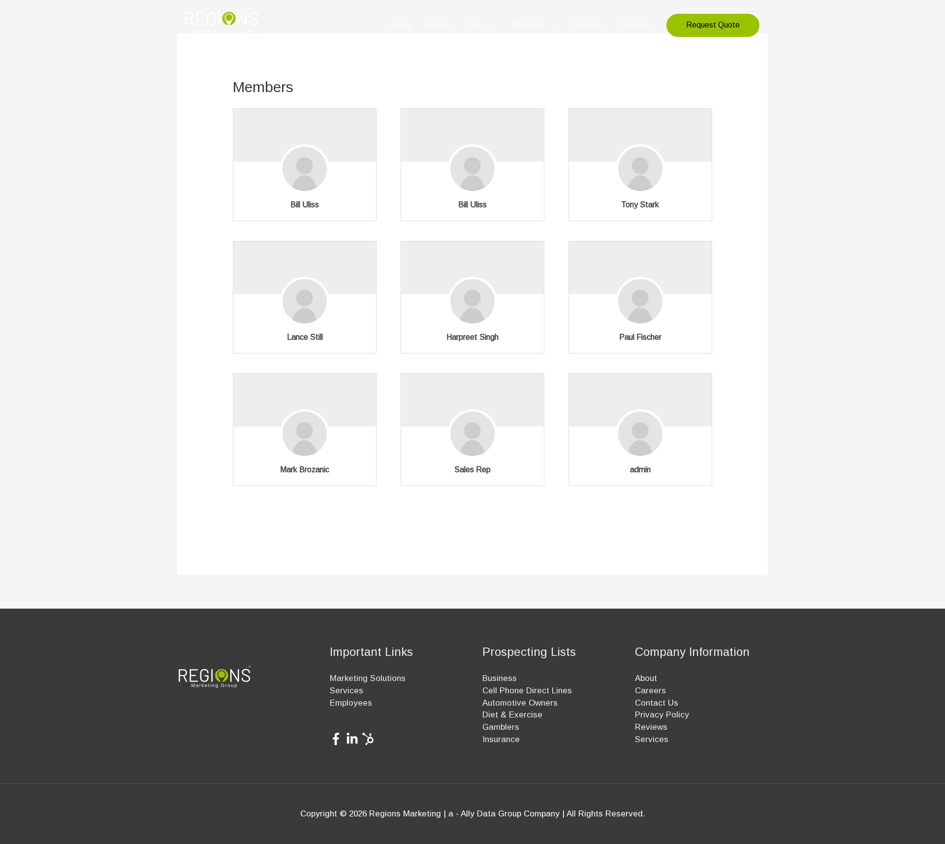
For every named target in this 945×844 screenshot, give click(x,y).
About (439, 25)
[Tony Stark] (640, 174)
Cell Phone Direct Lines (527, 690)
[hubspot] (370, 739)
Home (399, 25)
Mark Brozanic (304, 469)
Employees (351, 703)
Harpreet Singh (472, 337)
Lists (476, 25)
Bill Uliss (304, 204)
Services (528, 25)
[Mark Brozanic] (304, 439)
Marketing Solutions (368, 678)
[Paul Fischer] (640, 307)
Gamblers (500, 727)
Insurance (501, 739)
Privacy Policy (662, 714)
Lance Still (305, 337)
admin (640, 469)
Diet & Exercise (512, 714)
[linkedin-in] (354, 739)
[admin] (640, 439)
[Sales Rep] (472, 439)
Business (499, 678)
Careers (634, 25)
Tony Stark (640, 204)
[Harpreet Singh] (472, 307)
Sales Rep (472, 469)
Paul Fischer (640, 337)
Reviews (651, 727)
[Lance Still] (304, 307)
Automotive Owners (520, 703)
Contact (586, 25)
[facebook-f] (338, 739)
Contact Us (656, 703)
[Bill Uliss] (304, 174)
